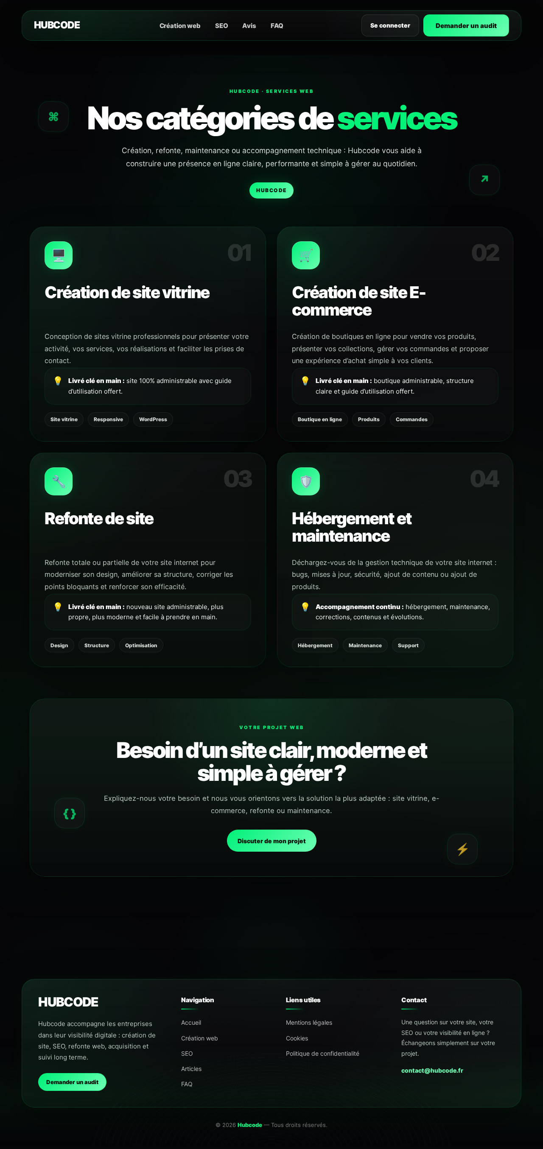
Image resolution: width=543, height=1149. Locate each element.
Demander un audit (466, 26)
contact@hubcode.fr (432, 1070)
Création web (180, 26)
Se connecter (390, 25)
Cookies (297, 1038)
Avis (249, 26)
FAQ (277, 26)
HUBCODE (56, 25)
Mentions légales (309, 1022)
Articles (191, 1068)
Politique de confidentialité (322, 1053)
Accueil (191, 1022)
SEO (221, 26)
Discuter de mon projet (272, 840)
